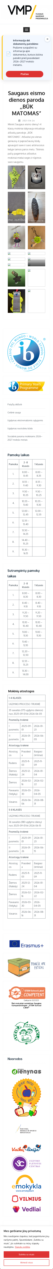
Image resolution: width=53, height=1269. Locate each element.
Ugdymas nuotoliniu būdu (20, 428)
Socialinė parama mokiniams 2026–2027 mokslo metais (25, 438)
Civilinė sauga (14, 412)
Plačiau (25, 74)
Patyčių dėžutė (15, 404)
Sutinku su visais (26, 1254)
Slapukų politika (22, 1247)
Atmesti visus (26, 1262)
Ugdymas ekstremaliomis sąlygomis (25, 420)
